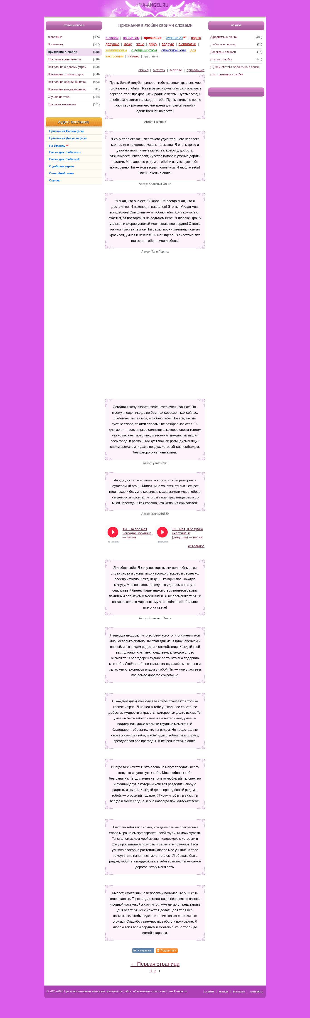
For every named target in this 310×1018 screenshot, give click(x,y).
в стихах (159, 70)
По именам (55, 44)
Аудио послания (73, 122)
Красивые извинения (62, 104)
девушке (112, 44)
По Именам (59, 146)
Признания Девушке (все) (67, 138)
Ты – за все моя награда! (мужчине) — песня (138, 533)
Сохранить (145, 950)
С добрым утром (61, 166)
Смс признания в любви (226, 74)
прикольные (195, 70)
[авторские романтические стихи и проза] (152, 5)
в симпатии (187, 44)
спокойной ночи (173, 50)
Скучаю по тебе (58, 97)
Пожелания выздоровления (67, 89)
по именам (131, 38)
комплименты (116, 50)
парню (196, 38)
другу (153, 44)
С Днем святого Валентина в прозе (234, 67)
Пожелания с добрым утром (67, 67)
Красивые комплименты (64, 59)
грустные (151, 56)
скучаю (133, 56)
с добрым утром (144, 50)
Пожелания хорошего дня (65, 74)
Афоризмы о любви (223, 37)
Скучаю (54, 180)
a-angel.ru (256, 991)
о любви (112, 38)
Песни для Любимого (65, 152)
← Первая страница (155, 964)
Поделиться (168, 950)
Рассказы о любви (223, 52)
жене (140, 44)
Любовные (55, 37)
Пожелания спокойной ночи (67, 82)
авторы (223, 991)
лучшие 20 (174, 38)
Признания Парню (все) (66, 131)
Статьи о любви (221, 59)
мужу (128, 44)
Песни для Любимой (64, 159)
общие (143, 70)
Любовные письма (223, 44)
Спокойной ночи (61, 173)
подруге (168, 44)
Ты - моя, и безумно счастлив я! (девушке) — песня (187, 533)
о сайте (209, 991)
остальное (196, 546)
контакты (239, 991)
